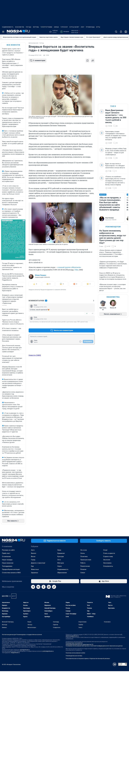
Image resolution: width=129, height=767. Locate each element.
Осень (82, 553)
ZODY (82, 27)
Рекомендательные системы (74, 655)
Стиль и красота (109, 553)
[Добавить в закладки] (87, 61)
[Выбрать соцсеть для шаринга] (93, 61)
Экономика (107, 563)
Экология (106, 560)
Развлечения (85, 566)
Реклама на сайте (8, 550)
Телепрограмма (46, 27)
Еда (32, 566)
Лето (59, 560)
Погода (28, 27)
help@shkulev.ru (15, 652)
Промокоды (90, 27)
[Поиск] (116, 31)
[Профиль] (125, 31)
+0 (86, 313)
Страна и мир (108, 556)
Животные (35, 569)
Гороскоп (64, 27)
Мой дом (60, 563)
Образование (62, 573)
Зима (59, 550)
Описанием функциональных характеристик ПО (79, 644)
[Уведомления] (121, 31)
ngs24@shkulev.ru (25, 649)
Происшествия (85, 560)
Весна (33, 556)
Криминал (61, 553)
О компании (6, 556)
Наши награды (7, 560)
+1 (86, 325)
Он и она (83, 550)
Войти (35, 342)
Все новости (13, 45)
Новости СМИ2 (35, 355)
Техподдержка (7, 566)
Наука (59, 566)
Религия (83, 569)
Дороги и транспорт (38, 563)
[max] (49, 587)
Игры (98, 27)
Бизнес (33, 553)
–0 (92, 313)
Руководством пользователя (74, 643)
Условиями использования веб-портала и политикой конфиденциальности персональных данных (94, 646)
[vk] (38, 587)
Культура (60, 556)
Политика (83, 556)
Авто (33, 550)
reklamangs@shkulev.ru (72, 636)
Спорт (105, 550)
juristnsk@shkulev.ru (48, 651)
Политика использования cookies (75, 653)
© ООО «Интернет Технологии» (11, 664)
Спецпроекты (108, 566)
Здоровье (34, 573)
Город (33, 560)
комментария (39, 60)
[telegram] (33, 587)
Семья (82, 573)
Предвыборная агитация (11, 569)
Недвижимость (8, 27)
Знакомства (19, 27)
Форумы (36, 27)
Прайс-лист (6, 553)
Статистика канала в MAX (11, 573)
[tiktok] (54, 587)
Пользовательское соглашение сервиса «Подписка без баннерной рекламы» (88, 658)
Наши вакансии (7, 563)
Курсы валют (74, 27)
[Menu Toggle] (3, 31)
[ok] (44, 587)
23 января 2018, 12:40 (35, 55)
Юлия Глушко (40, 275)
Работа (82, 563)
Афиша (56, 27)
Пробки (65, 32)
